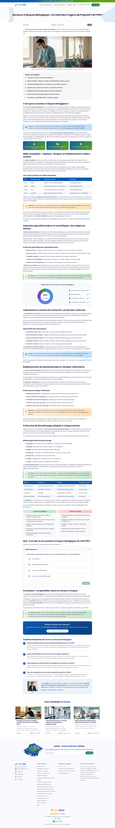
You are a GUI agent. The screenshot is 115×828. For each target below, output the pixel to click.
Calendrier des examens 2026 (45, 789)
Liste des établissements (44, 784)
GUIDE (89, 24)
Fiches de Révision (50, 277)
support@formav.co (23, 769)
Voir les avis (57, 818)
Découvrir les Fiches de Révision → (57, 631)
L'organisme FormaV (43, 798)
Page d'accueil (41, 766)
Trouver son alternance (43, 773)
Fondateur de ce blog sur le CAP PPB (52, 690)
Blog (38, 805)
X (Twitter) (20, 779)
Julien (27, 25)
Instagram (20, 774)
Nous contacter (41, 803)
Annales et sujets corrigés (44, 782)
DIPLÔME (66, 708)
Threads (19, 777)
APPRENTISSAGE (35, 708)
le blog (32, 604)
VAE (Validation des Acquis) (44, 793)
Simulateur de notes (43, 768)
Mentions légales (63, 773)
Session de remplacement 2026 (46, 791)
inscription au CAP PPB (81, 607)
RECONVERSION (94, 708)
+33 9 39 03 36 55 (22, 767)
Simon (49, 733)
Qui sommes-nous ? (43, 796)
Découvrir (95, 5)
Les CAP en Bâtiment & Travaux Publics (46, 778)
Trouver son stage (42, 771)
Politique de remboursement (67, 771)
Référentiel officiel (42, 775)
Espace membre (42, 800)
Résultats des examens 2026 (45, 786)
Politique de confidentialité (66, 768)
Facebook (20, 771)
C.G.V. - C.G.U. (62, 766)
